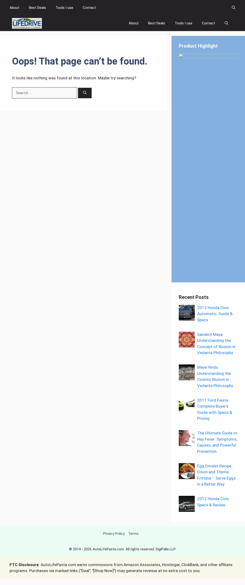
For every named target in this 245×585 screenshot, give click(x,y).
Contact (89, 7)
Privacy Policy (114, 533)
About (14, 7)
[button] (233, 8)
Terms (133, 533)
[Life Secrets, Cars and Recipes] (27, 23)
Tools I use (64, 7)
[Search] (85, 93)
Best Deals (37, 7)
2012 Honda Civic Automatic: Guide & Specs (215, 313)
